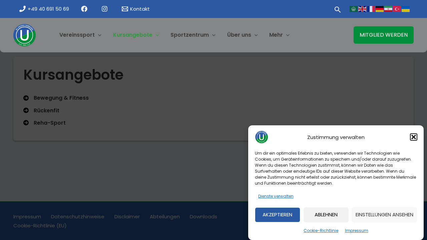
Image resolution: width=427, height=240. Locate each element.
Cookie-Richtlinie (321, 230)
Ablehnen (326, 214)
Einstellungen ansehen (384, 214)
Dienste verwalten (276, 196)
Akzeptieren (277, 214)
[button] (413, 137)
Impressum (356, 230)
